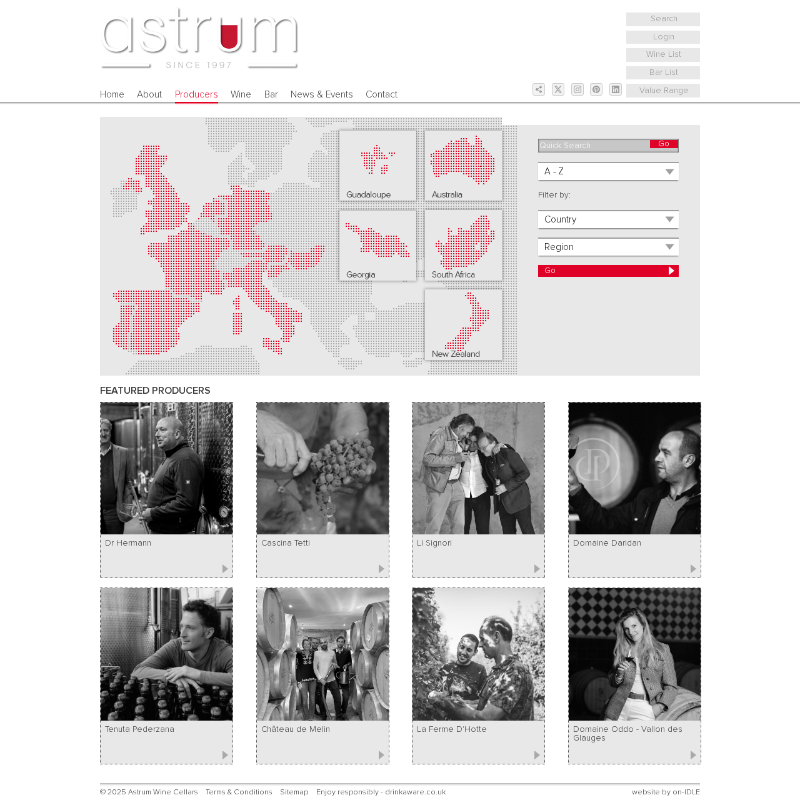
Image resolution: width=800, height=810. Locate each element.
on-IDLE (686, 792)
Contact (382, 94)
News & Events (322, 94)
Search (664, 18)
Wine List (663, 54)
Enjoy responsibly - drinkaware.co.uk (381, 792)
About (149, 94)
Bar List (663, 72)
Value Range (664, 90)
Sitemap (294, 792)
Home (112, 94)
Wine (241, 94)
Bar (271, 94)
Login (663, 36)
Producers (196, 94)
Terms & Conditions (239, 792)
